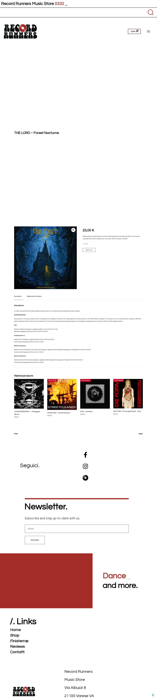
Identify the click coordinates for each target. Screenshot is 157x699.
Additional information (34, 296)
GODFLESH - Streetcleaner (58, 413)
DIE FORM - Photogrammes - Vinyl (127, 411)
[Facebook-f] (85, 455)
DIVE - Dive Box (86, 411)
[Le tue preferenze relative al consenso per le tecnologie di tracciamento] (153, 695)
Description (18, 296)
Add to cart (89, 250)
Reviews (17, 646)
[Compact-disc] (85, 478)
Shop (14, 635)
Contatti (17, 652)
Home (15, 630)
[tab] (18, 297)
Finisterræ (19, 641)
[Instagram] (85, 466)
